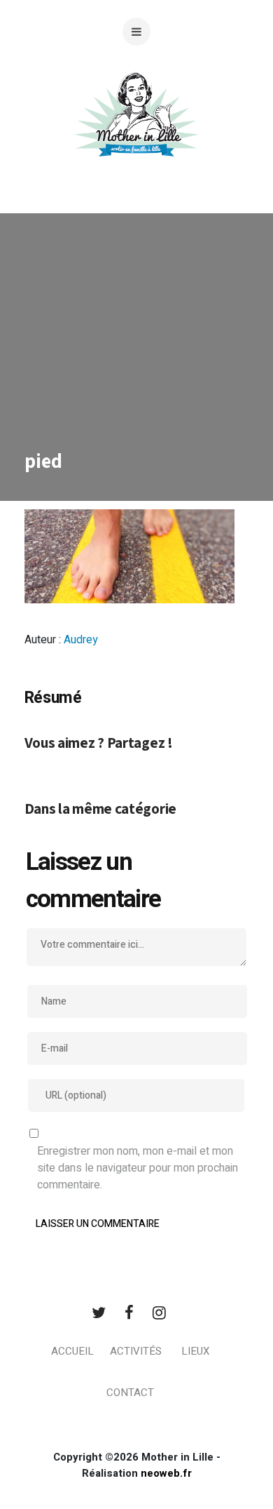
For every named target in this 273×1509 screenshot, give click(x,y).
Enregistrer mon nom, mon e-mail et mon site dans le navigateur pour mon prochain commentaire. (137, 1168)
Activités (136, 1351)
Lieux (195, 1351)
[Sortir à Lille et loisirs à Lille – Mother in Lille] (137, 131)
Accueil (72, 1351)
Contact (130, 1392)
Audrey (81, 639)
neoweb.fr (166, 1473)
